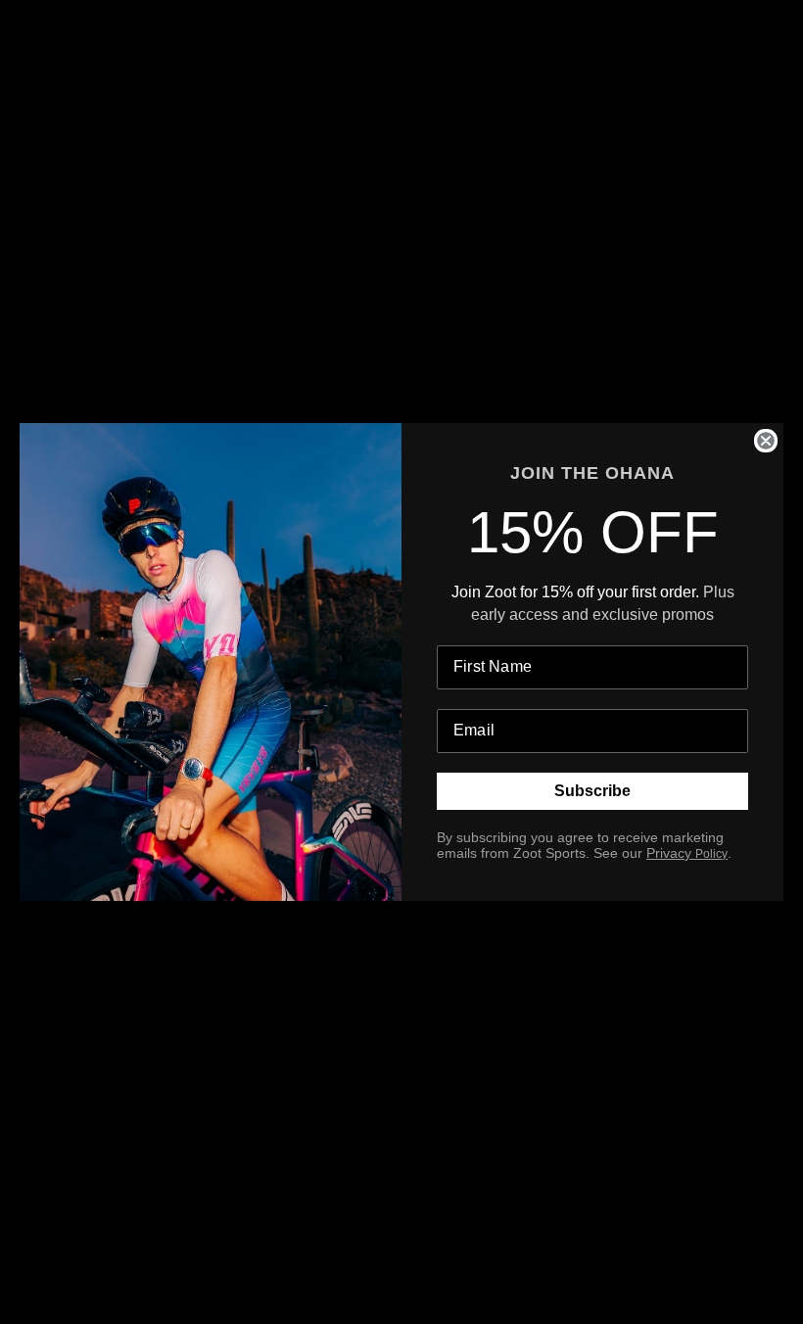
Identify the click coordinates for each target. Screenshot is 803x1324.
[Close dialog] (766, 440)
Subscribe (592, 790)
